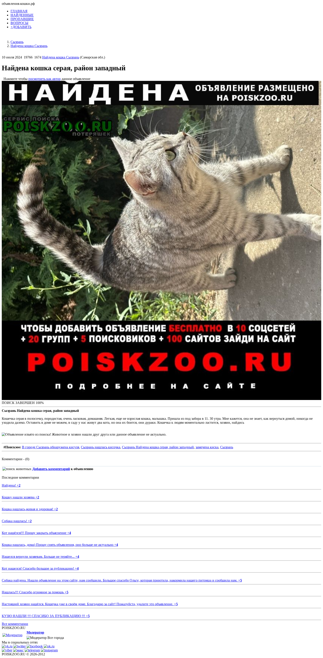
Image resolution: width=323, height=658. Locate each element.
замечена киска (207, 447)
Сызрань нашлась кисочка (100, 447)
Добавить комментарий (51, 469)
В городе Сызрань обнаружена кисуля (50, 447)
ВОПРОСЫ (19, 23)
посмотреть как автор (44, 79)
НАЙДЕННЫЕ (22, 15)
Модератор (35, 632)
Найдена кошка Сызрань (60, 57)
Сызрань (226, 447)
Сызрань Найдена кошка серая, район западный (158, 447)
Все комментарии (15, 624)
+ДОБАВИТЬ (21, 27)
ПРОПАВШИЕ (22, 19)
